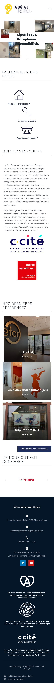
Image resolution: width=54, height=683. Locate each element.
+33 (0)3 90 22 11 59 (27, 541)
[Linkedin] (23, 563)
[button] (5, 479)
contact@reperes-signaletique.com (27, 530)
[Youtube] (31, 563)
